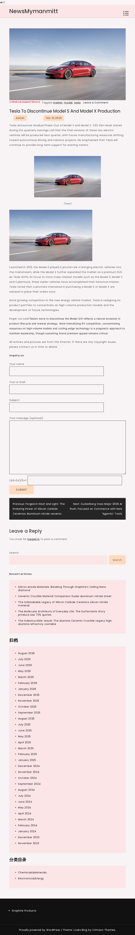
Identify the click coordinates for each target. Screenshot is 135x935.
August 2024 (26, 790)
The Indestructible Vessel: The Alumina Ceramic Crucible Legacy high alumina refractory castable (65, 622)
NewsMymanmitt (33, 11)
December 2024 (29, 766)
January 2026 (27, 689)
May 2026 (24, 671)
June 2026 (25, 665)
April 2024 (24, 813)
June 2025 (25, 730)
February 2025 (27, 754)
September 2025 (29, 712)
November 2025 (28, 700)
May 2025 (24, 736)
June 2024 (25, 802)
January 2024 (27, 831)
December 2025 (28, 695)
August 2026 (26, 653)
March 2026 (26, 677)
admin (20, 118)
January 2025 (27, 760)
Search (14, 553)
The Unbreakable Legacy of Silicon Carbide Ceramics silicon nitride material (63, 603)
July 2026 (24, 659)
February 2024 (27, 825)
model (68, 102)
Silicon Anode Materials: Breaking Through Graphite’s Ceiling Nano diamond (62, 588)
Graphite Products (24, 910)
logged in (33, 539)
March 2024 (26, 819)
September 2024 (29, 784)
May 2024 (24, 807)
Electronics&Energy (31, 878)
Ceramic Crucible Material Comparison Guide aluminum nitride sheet (65, 596)
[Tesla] (67, 176)
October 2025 (27, 706)
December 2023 (28, 837)
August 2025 (26, 718)
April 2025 (24, 742)
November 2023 (28, 843)
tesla (77, 102)
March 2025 (26, 748)
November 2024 (28, 772)
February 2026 (27, 683)
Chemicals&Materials (24, 102)
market (58, 102)
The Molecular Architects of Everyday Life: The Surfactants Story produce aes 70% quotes (61, 613)
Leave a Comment (95, 102)
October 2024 (27, 778)
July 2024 (24, 796)
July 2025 (24, 724)
